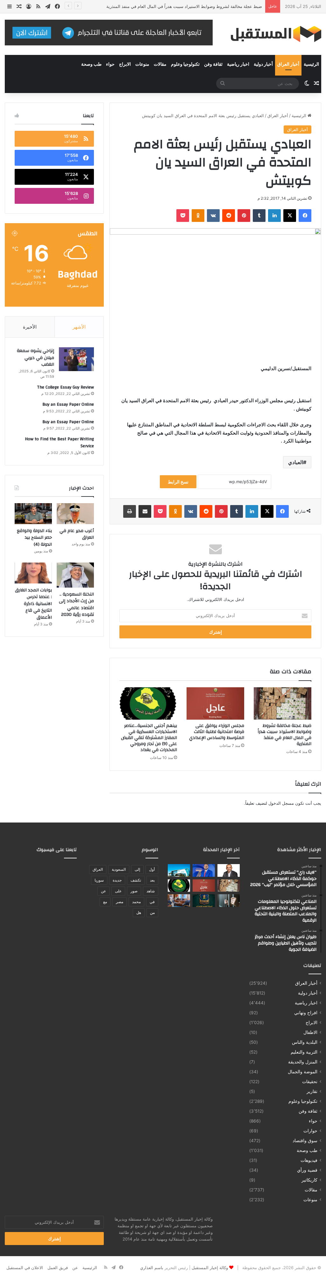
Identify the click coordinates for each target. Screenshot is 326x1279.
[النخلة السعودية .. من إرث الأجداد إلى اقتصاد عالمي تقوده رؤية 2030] (75, 575)
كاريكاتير (309, 1179)
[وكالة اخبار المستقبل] (271, 34)
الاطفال (310, 1032)
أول (152, 869)
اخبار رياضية (238, 64)
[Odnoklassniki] (198, 215)
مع (105, 901)
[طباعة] (129, 511)
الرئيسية (311, 64)
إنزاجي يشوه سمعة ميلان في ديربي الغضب (35, 358)
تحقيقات (309, 1081)
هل (138, 912)
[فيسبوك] (305, 215)
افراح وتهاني (305, 1012)
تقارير (312, 1091)
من (152, 912)
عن (103, 891)
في (152, 901)
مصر (119, 901)
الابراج (125, 64)
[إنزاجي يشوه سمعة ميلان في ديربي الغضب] (76, 359)
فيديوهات (309, 1160)
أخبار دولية (263, 64)
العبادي (295, 462)
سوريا (99, 880)
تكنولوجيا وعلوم (185, 64)
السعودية (119, 869)
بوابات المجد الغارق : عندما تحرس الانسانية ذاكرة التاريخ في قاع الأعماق (33, 604)
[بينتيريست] (243, 215)
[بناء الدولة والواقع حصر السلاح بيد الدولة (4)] (33, 513)
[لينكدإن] (274, 215)
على (118, 891)
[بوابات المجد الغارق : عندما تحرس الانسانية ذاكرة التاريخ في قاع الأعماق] (33, 573)
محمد (136, 901)
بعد (152, 880)
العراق (98, 869)
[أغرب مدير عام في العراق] (75, 513)
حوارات (310, 1130)
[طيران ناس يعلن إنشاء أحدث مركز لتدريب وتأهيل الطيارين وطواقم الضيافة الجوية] (179, 870)
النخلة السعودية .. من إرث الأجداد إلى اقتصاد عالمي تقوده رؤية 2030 (76, 604)
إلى (137, 869)
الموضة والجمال (302, 1071)
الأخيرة (30, 327)
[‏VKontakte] (213, 215)
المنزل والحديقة (302, 1061)
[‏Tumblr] (259, 215)
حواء (110, 64)
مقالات (160, 64)
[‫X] (289, 215)
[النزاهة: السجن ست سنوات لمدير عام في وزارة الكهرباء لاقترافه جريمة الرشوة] (228, 900)
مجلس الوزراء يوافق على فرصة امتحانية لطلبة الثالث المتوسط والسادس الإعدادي (216, 732)
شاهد (150, 891)
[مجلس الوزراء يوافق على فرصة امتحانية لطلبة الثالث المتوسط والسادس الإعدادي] (215, 703)
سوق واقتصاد (305, 1140)
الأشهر (79, 327)
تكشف (136, 880)
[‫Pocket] (182, 215)
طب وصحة (91, 64)
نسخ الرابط (178, 481)
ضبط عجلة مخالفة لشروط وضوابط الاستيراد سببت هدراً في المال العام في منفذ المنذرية (184, 6)
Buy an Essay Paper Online (68, 404)
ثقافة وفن (213, 64)
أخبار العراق (288, 64)
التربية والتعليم (304, 1052)
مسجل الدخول (281, 803)
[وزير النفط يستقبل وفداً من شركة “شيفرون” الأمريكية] (179, 900)
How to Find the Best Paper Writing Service (59, 442)
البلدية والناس (304, 1042)
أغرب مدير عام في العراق (77, 534)
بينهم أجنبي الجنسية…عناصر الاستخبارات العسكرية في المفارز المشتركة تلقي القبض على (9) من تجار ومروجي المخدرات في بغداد (149, 738)
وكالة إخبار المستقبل (210, 1267)
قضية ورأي (307, 1170)
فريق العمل (57, 1267)
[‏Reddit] (228, 215)
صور (134, 891)
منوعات (142, 64)
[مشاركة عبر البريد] (144, 511)
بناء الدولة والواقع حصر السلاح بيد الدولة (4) (34, 538)
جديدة (117, 880)
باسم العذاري (151, 1267)
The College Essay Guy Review (65, 387)
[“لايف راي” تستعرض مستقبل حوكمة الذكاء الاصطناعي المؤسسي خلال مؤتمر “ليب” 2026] (228, 870)
